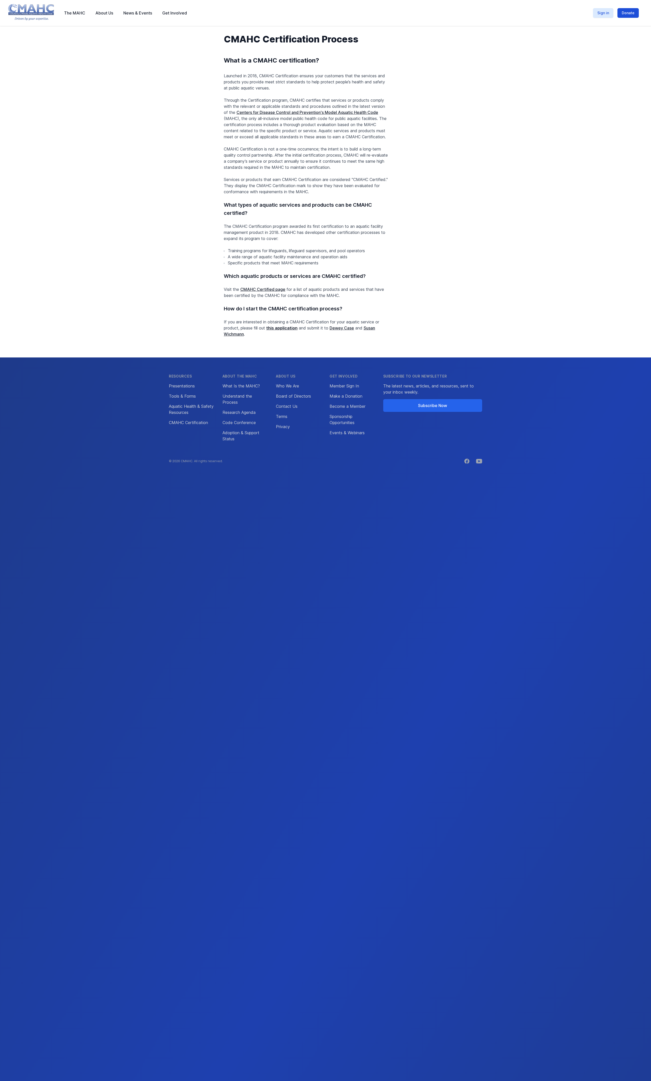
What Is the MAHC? (241, 385)
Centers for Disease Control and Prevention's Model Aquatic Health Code (307, 112)
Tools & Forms (182, 396)
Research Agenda (239, 412)
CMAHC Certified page (262, 289)
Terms (281, 416)
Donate (628, 13)
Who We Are (287, 385)
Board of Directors (293, 396)
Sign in (603, 13)
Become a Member (347, 406)
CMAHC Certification (188, 422)
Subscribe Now (432, 405)
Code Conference (239, 422)
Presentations (182, 385)
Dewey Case (342, 328)
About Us (104, 13)
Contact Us (287, 406)
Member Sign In (344, 385)
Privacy (283, 426)
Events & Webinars (347, 432)
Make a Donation (346, 396)
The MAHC (74, 13)
